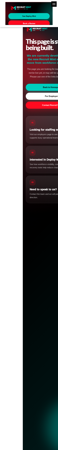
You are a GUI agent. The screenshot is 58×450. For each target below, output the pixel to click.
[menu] (54, 4)
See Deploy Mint (29, 16)
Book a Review (29, 23)
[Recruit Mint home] (29, 8)
